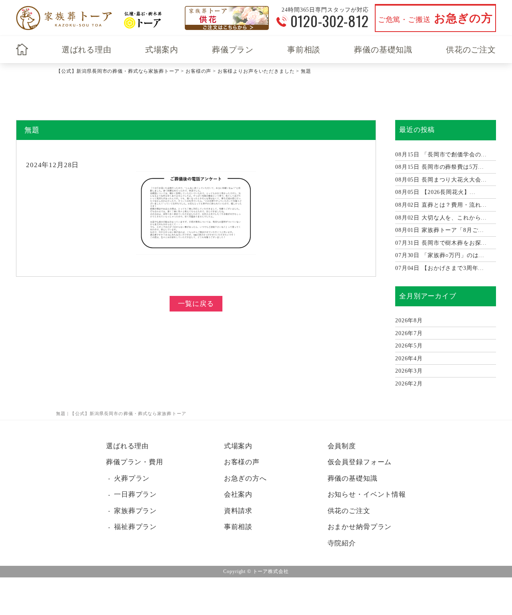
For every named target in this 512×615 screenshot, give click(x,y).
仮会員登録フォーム (360, 462)
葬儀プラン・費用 (134, 462)
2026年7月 (409, 333)
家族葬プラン (135, 511)
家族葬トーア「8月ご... (439, 230)
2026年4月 (409, 358)
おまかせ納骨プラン (360, 527)
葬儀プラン (233, 49)
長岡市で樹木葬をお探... (441, 243)
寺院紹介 (342, 543)
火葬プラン (132, 478)
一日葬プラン (135, 494)
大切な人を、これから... (441, 218)
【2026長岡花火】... (435, 192)
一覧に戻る (196, 304)
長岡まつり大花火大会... (441, 180)
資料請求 (238, 511)
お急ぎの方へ (245, 478)
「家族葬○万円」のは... (439, 255)
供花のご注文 (471, 49)
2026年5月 (409, 346)
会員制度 (342, 446)
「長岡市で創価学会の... (441, 155)
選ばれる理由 (87, 49)
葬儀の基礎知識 (383, 49)
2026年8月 (409, 320)
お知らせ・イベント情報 (367, 494)
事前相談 (303, 49)
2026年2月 (409, 384)
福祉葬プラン (135, 527)
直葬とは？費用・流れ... (441, 205)
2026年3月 (409, 371)
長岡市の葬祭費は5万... (439, 167)
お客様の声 (242, 462)
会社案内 (238, 494)
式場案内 (161, 49)
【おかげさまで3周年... (439, 268)
